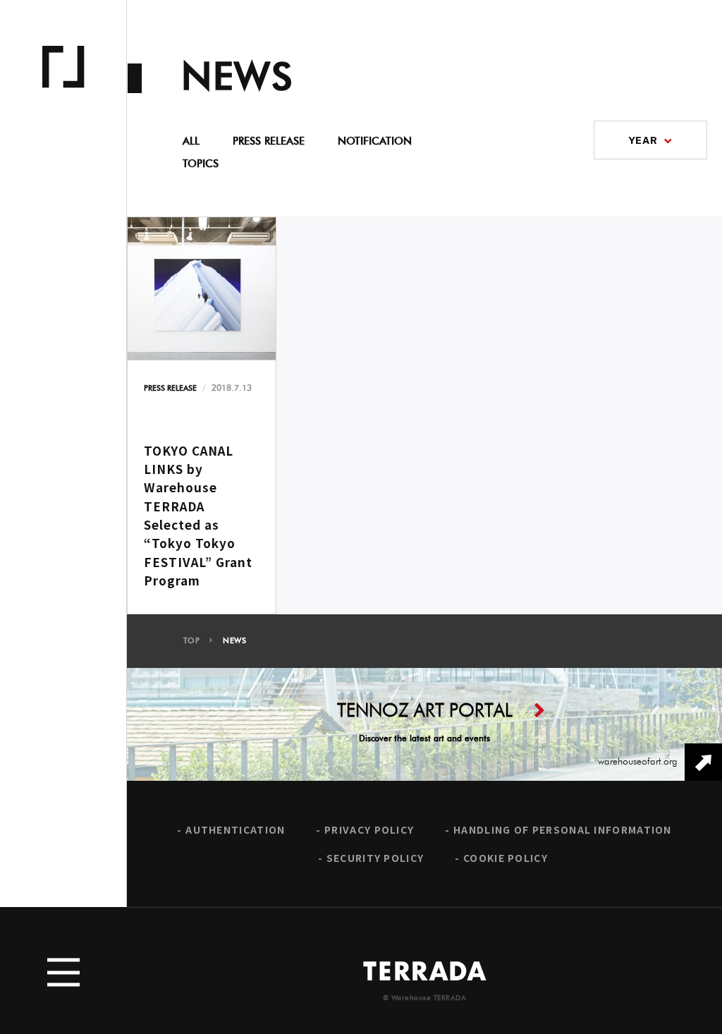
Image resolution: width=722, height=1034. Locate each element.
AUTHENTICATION (235, 830)
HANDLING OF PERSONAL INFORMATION (562, 830)
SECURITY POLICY (375, 858)
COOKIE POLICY (505, 858)
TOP (191, 641)
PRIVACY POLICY (369, 830)
